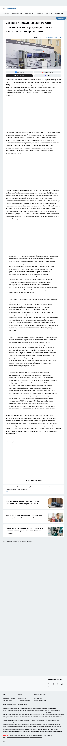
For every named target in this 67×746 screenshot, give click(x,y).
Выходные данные (22, 704)
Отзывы (20, 694)
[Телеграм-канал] (57, 684)
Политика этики (38, 698)
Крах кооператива (17, 13)
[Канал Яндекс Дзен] (19, 75)
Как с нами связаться (8, 700)
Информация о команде (9, 698)
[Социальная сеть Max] (47, 75)
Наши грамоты (22, 698)
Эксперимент (29, 13)
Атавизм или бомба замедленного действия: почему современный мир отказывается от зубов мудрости (29, 489)
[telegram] (13, 442)
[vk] (8, 442)
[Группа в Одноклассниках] (53, 684)
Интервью (49, 13)
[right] (65, 13)
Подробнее (48, 712)
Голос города (39, 13)
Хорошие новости (60, 13)
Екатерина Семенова (53, 37)
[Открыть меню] (4, 8)
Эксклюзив (6, 13)
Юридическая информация (9, 704)
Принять (61, 18)
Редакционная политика (40, 700)
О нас (4, 694)
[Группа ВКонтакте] (19, 72)
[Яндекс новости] (47, 72)
